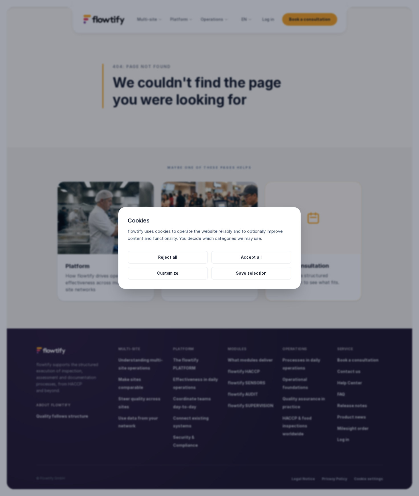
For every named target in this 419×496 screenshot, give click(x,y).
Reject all (167, 257)
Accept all (251, 257)
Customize (168, 273)
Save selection (251, 273)
